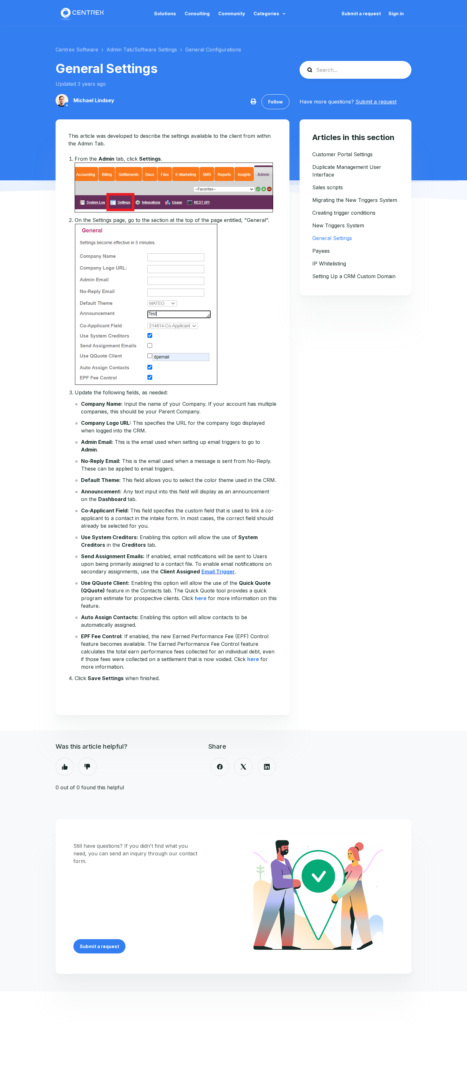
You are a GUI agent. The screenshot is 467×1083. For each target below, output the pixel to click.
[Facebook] (220, 767)
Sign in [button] (396, 13)
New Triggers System (338, 225)
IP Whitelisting (329, 263)
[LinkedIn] (267, 767)
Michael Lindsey (93, 100)
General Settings (332, 238)
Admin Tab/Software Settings (141, 49)
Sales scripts (327, 187)
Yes (65, 767)
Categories (267, 13)
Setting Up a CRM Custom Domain (354, 276)
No (87, 767)
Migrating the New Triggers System (354, 200)
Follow (275, 101)
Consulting (197, 13)
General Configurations (213, 49)
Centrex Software (77, 49)
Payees (321, 251)
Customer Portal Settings (342, 154)
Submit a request (361, 13)
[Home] (82, 13)
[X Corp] (243, 767)
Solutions (165, 13)
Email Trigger (218, 571)
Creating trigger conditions (344, 213)
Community (231, 13)
